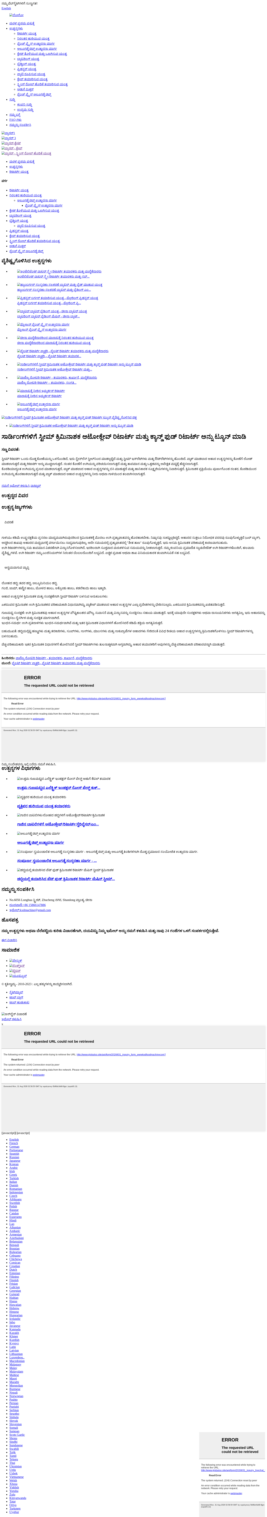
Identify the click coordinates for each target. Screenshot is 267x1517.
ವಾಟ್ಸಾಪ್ (35, 485)
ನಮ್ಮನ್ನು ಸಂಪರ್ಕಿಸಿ (20, 124)
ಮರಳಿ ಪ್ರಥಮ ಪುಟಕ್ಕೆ (21, 23)
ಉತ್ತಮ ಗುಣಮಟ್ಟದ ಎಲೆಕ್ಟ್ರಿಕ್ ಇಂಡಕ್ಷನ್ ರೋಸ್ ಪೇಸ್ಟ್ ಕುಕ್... (58, 788)
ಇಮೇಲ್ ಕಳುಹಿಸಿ (12, 1019)
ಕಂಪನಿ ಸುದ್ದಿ (24, 104)
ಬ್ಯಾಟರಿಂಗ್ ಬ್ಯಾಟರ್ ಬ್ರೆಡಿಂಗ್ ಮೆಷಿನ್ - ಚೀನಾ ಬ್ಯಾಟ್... (48, 316)
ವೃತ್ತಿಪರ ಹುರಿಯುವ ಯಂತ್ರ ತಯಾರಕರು (43, 806)
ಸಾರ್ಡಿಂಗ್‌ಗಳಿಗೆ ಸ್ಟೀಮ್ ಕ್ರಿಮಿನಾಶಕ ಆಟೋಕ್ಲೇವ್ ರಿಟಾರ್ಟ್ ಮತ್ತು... (54, 369)
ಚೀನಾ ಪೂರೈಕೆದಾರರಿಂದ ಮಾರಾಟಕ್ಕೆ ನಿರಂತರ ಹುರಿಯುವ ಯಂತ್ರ (53, 343)
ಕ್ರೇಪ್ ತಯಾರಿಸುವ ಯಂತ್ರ (32, 79)
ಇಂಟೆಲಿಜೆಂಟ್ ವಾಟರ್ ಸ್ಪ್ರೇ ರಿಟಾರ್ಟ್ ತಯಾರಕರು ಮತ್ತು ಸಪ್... (53, 276)
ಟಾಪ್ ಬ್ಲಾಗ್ (16, 997)
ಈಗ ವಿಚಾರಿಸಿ (9, 940)
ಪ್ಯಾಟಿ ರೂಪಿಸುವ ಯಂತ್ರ (31, 74)
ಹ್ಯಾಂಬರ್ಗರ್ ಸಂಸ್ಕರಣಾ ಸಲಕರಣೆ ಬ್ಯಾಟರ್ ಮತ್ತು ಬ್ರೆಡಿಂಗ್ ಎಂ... (54, 289)
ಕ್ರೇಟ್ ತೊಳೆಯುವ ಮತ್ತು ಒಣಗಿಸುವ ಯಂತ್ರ (42, 53)
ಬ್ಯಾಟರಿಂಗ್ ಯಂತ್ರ (28, 59)
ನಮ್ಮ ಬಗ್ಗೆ (14, 114)
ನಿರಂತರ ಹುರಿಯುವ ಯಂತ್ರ (33, 38)
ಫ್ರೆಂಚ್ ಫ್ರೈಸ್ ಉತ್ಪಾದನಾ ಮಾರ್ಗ (36, 43)
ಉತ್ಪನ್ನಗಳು (16, 28)
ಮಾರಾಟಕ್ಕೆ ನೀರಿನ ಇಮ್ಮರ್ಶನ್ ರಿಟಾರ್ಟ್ (39, 396)
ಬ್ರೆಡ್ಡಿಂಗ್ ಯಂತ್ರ (26, 64)
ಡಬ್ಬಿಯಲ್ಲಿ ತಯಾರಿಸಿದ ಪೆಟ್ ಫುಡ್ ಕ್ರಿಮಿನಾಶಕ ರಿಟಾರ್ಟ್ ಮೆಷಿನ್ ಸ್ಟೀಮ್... (66, 879)
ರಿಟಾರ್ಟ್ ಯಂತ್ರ (26, 33)
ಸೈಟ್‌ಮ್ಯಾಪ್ (16, 992)
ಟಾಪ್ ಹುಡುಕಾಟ (19, 1002)
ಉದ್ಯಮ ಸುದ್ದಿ (25, 109)
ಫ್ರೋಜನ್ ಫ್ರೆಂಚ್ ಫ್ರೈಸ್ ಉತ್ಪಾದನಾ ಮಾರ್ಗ (41, 329)
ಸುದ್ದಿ (12, 99)
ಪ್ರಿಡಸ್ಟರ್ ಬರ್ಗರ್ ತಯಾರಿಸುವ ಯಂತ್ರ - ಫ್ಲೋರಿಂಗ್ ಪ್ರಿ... (49, 303)
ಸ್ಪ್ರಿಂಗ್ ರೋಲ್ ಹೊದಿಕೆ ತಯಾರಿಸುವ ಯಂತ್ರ (42, 84)
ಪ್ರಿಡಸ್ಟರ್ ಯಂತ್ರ (26, 69)
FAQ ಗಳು (15, 119)
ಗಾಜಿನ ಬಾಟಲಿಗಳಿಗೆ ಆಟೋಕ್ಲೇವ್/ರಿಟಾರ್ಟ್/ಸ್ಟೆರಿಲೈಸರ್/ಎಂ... (58, 824)
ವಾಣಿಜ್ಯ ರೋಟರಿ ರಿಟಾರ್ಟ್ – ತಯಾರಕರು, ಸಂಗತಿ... (46, 382)
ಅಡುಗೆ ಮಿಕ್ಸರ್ (25, 89)
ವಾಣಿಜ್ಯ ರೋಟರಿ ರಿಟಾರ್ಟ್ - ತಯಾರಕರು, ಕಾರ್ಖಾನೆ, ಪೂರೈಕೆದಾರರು (54, 658)
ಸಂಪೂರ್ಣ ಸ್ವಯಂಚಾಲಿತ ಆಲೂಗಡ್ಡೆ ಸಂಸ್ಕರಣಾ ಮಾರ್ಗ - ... (57, 861)
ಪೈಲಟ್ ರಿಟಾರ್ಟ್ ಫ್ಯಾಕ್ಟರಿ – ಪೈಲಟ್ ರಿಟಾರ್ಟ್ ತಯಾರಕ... (49, 356)
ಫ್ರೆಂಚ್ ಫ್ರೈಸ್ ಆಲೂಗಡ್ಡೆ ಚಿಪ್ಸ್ (34, 94)
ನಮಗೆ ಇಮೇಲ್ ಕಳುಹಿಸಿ (16, 485)
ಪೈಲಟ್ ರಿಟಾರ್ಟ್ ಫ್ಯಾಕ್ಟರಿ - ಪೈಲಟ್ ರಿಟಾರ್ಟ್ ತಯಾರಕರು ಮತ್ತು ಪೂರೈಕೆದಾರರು (56, 663)
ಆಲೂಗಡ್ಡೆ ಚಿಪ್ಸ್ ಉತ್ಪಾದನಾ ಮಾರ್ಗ (37, 48)
